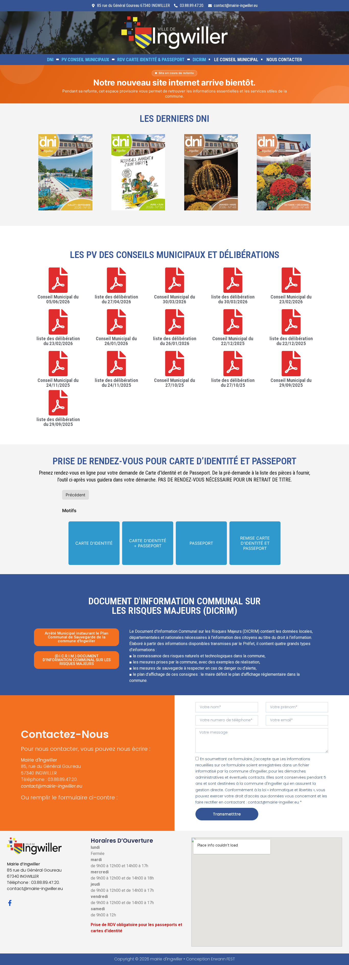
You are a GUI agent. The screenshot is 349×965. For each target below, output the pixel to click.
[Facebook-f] (10, 903)
